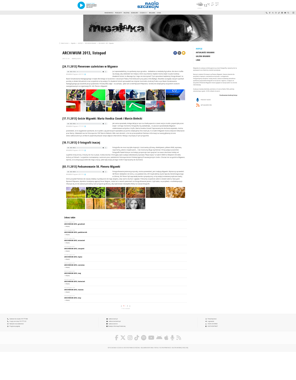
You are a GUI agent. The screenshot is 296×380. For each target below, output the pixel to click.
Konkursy (134, 13)
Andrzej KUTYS (76, 58)
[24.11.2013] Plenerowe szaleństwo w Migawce (90, 66)
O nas (159, 13)
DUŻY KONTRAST (212, 326)
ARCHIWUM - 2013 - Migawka (106, 43)
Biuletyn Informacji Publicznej (116, 326)
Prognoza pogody (14, 326)
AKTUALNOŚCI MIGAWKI (205, 52)
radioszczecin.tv (113, 324)
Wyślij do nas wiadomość (285, 13)
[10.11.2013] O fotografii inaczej (81, 142)
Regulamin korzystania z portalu (150, 348)
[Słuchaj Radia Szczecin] (81, 5)
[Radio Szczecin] (148, 5)
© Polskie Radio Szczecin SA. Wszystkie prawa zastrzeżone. (124, 348)
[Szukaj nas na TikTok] (136, 335)
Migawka (73, 43)
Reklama (152, 13)
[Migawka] (148, 28)
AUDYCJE (80, 43)
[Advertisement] (81, 365)
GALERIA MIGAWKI (203, 56)
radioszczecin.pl (113, 319)
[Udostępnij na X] (179, 53)
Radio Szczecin (65, 43)
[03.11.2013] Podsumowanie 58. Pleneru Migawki (91, 166)
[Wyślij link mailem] (183, 53)
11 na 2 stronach (125, 308)
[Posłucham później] (84, 74)
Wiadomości (109, 13)
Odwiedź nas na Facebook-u (269, 13)
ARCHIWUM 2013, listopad (84, 52)
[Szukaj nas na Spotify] (143, 335)
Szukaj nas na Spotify (282, 13)
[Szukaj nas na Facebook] (116, 335)
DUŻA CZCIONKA (212, 324)
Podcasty (118, 13)
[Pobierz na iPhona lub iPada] (166, 335)
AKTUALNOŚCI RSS (206, 105)
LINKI (198, 60)
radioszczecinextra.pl (114, 321)
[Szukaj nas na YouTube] (151, 335)
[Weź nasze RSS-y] (178, 335)
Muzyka (126, 13)
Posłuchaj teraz (212, 319)
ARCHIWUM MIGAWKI (90, 43)
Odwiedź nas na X (272, 13)
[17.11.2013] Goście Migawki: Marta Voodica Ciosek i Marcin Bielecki (102, 118)
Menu (293, 13)
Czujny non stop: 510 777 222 (17, 321)
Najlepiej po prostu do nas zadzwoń (266, 13)
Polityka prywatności (165, 348)
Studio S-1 (143, 13)
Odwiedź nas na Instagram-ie (275, 13)
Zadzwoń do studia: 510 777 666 (18, 319)
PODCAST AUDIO (205, 100)
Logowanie (210, 321)
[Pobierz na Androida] (159, 335)
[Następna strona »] (129, 306)
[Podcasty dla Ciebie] (172, 335)
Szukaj (288, 13)
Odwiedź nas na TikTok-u (279, 13)
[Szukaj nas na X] (123, 335)
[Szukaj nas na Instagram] (130, 335)
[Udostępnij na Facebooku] (175, 53)
